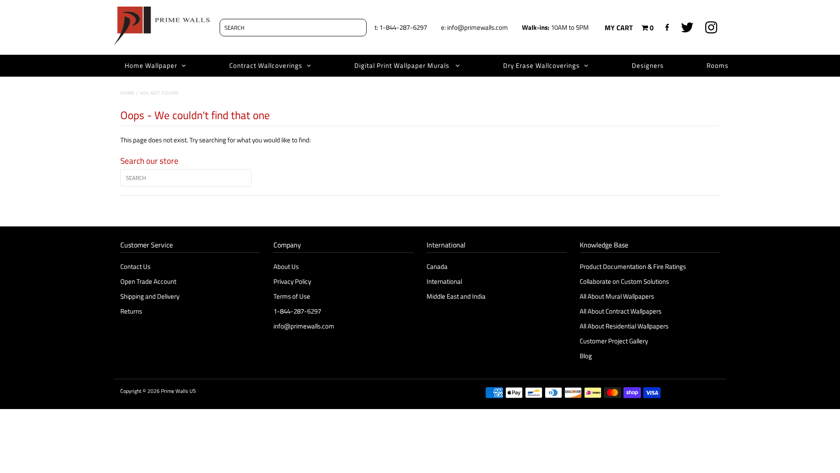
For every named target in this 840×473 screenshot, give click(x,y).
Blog (586, 356)
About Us (286, 266)
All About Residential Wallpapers (624, 326)
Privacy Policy (292, 281)
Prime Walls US (178, 391)
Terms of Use (291, 296)
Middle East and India (456, 296)
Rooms (717, 65)
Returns (131, 311)
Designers (648, 65)
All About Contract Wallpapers (621, 311)
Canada (437, 266)
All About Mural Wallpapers (617, 296)
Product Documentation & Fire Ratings (633, 266)
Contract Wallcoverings (265, 65)
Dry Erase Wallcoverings (541, 65)
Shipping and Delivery (149, 296)
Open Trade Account (148, 281)
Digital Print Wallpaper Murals (402, 65)
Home (127, 92)
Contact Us (135, 266)
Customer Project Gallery (614, 341)
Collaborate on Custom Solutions (624, 281)
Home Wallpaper (151, 65)
